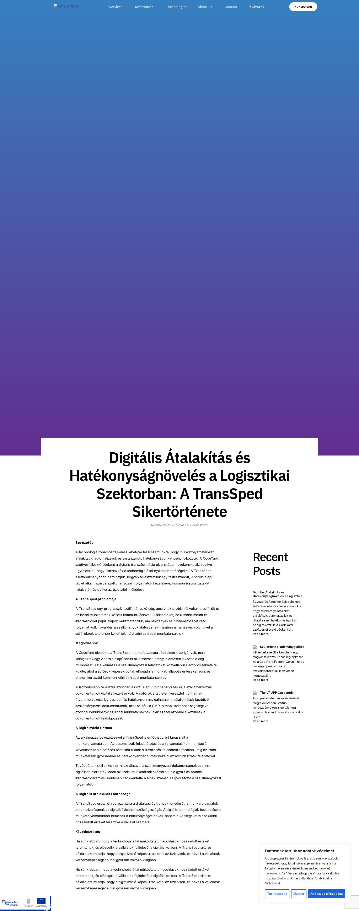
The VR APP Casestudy (277, 692)
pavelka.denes (161, 525)
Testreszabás (277, 893)
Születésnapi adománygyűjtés (282, 646)
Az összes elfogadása (326, 893)
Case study (200, 525)
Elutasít (298, 893)
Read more (276, 634)
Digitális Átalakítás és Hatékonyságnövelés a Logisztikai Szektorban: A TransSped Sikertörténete (278, 594)
